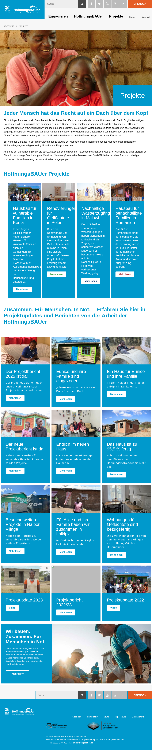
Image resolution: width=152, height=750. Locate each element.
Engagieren (58, 16)
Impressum (120, 717)
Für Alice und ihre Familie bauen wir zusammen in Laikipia (73, 526)
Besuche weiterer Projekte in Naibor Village (23, 524)
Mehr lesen (22, 289)
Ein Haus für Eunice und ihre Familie (126, 374)
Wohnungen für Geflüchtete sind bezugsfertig (122, 524)
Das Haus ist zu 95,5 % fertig (122, 446)
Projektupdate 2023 (24, 600)
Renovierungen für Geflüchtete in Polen (61, 215)
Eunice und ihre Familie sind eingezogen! (71, 376)
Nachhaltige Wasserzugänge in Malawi (96, 213)
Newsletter (92, 717)
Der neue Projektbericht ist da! (25, 446)
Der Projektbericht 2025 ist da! (23, 374)
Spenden (140, 3)
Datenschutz (138, 717)
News (132, 17)
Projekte (116, 16)
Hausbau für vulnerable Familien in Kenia (24, 215)
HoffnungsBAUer (88, 16)
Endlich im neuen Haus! (72, 446)
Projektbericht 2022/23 (69, 602)
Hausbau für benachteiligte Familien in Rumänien (128, 215)
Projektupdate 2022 (125, 600)
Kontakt (146, 17)
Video (12, 608)
